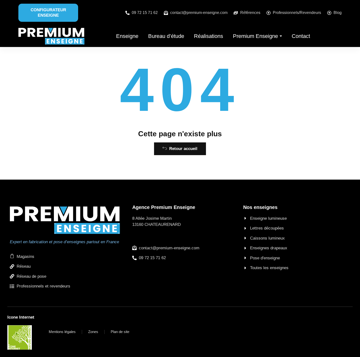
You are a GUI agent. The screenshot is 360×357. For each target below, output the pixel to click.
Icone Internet (20, 317)
